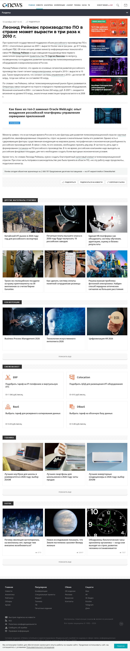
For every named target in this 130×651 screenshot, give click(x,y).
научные (121, 134)
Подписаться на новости (91, 182)
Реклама (68, 594)
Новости (8, 591)
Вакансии (69, 598)
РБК (15, 49)
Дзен (87, 608)
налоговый (81, 156)
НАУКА (84, 5)
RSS (10, 620)
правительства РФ (38, 56)
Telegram (89, 605)
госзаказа (23, 148)
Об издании (70, 591)
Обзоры (8, 601)
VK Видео (89, 598)
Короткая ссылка (117, 182)
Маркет (38, 598)
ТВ (89, 5)
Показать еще (65, 356)
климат (90, 156)
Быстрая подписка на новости (22, 617)
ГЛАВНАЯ (31, 5)
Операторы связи (11, 86)
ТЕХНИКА (77, 5)
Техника (38, 601)
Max (87, 591)
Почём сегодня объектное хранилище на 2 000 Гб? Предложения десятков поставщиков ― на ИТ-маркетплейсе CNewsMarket (59, 171)
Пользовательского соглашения (40, 647)
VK (86, 594)
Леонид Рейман (20, 52)
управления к (58, 74)
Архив (7, 605)
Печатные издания (43, 608)
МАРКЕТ (70, 5)
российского (60, 42)
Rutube (88, 601)
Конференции (41, 591)
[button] (117, 5)
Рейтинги (9, 598)
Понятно (121, 646)
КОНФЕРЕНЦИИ (59, 5)
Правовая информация (19, 631)
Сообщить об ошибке (18, 627)
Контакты (69, 601)
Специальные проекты (45, 594)
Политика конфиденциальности (23, 624)
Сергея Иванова (56, 56)
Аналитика (48, 5)
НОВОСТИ (39, 5)
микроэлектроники (41, 71)
